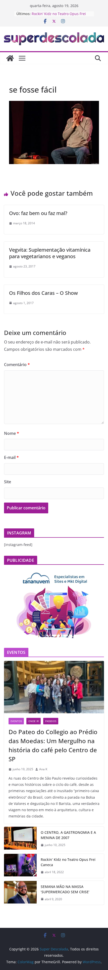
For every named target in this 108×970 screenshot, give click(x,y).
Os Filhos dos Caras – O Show (43, 293)
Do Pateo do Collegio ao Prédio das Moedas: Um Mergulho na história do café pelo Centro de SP (53, 745)
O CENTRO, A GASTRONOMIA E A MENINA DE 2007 (68, 835)
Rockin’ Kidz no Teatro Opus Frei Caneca (68, 862)
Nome (11, 433)
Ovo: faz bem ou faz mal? (38, 213)
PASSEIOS (50, 721)
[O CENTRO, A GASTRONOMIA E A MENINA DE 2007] (20, 839)
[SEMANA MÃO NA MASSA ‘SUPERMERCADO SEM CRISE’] (20, 893)
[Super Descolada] (10, 58)
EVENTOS (16, 721)
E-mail (11, 457)
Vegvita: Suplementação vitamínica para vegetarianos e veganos (49, 253)
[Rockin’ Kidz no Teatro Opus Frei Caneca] (20, 866)
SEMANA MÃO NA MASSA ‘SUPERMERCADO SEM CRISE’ (65, 889)
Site (7, 481)
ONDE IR (33, 721)
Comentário (17, 364)
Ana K (43, 769)
